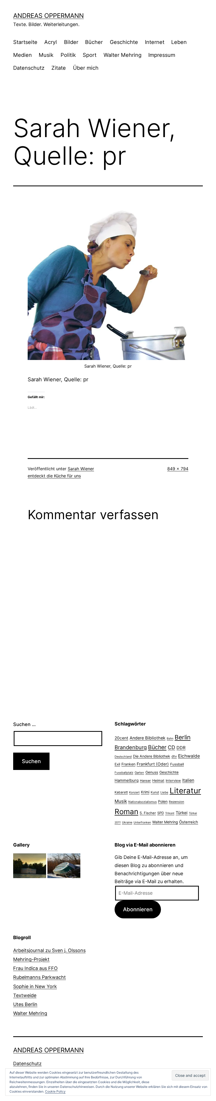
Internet (154, 42)
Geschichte (124, 42)
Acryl (50, 42)
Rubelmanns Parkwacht (39, 977)
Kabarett (121, 792)
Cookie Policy (55, 1091)
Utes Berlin (25, 1004)
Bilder (71, 42)
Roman (126, 811)
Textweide (24, 995)
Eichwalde (189, 756)
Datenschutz (29, 68)
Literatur (185, 790)
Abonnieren (138, 909)
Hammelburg (127, 780)
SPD (160, 813)
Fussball (177, 764)
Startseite (25, 42)
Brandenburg (131, 747)
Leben (179, 42)
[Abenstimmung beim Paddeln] (29, 865)
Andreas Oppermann (48, 15)
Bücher (94, 42)
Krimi (145, 792)
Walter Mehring (122, 55)
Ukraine (127, 822)
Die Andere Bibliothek (151, 756)
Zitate (58, 68)
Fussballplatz (124, 772)
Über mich (86, 68)
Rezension (176, 802)
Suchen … (24, 724)
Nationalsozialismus (142, 802)
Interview (173, 780)
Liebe (164, 792)
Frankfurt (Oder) (153, 764)
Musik (46, 55)
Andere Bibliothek (147, 737)
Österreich (188, 822)
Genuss (151, 772)
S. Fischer (148, 813)
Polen (163, 801)
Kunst (155, 792)
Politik (68, 55)
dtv (174, 756)
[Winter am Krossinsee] (63, 865)
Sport (89, 55)
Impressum (161, 55)
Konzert (134, 792)
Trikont (169, 813)
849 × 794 (177, 468)
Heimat (158, 780)
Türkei (182, 812)
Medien (22, 55)
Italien (188, 780)
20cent (121, 737)
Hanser (145, 781)
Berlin (182, 737)
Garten (139, 772)
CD (171, 747)
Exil (117, 764)
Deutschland (123, 756)
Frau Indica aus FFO (35, 968)
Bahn (170, 738)
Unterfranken (142, 822)
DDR (180, 747)
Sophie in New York (35, 986)
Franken (128, 764)
